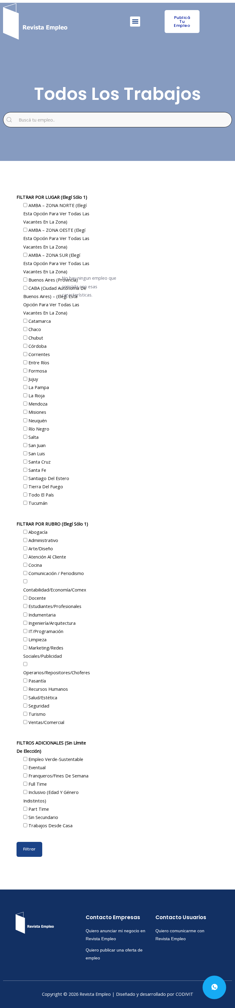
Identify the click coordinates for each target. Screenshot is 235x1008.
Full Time (37, 784)
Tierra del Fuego (45, 486)
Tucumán (37, 503)
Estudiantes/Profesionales (54, 606)
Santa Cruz (38, 462)
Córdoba (37, 346)
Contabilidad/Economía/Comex (54, 590)
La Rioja (36, 395)
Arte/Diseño (40, 548)
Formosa (37, 371)
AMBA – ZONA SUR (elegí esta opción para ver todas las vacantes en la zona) (56, 263)
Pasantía (36, 681)
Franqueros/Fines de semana (57, 776)
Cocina (34, 565)
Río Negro (38, 429)
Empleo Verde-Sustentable (55, 759)
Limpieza (37, 639)
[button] (135, 21)
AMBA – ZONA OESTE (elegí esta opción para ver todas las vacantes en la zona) (56, 238)
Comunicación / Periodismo (55, 573)
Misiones (36, 412)
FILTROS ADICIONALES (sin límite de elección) (51, 747)
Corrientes (38, 354)
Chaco (34, 329)
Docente (36, 598)
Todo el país (40, 495)
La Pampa (38, 387)
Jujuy (32, 379)
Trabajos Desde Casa (50, 825)
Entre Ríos (38, 362)
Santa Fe (36, 470)
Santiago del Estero (48, 478)
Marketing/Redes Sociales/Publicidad (43, 652)
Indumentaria (41, 615)
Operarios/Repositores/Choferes (56, 672)
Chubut (35, 338)
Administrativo (42, 540)
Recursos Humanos (47, 689)
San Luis (36, 453)
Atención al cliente (46, 557)
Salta (33, 437)
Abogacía (37, 532)
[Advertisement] (132, 225)
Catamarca (39, 321)
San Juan (36, 445)
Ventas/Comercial (45, 722)
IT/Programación (45, 631)
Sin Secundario (42, 817)
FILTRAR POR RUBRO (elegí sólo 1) (52, 524)
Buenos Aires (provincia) (52, 280)
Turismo (36, 714)
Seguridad (38, 706)
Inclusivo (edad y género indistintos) (51, 796)
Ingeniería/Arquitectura (51, 623)
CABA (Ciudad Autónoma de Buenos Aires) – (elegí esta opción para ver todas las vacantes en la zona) (54, 300)
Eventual (36, 767)
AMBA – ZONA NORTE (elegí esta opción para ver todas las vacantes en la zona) (56, 213)
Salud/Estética (42, 697)
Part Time (38, 809)
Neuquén (37, 420)
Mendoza (37, 404)
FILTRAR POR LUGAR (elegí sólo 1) (52, 197)
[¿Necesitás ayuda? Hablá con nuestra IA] (214, 987)
